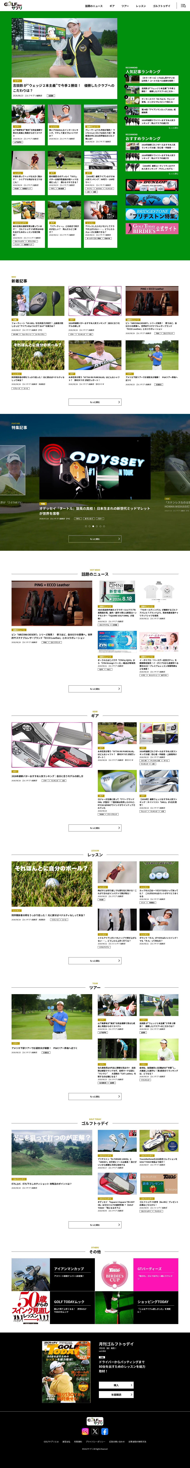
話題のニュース (94, 6)
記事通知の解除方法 (137, 1441)
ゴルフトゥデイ (161, 6)
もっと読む (173, 127)
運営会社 (66, 1441)
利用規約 (78, 1441)
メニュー (183, 5)
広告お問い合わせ (117, 1441)
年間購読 (116, 1394)
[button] (86, 526)
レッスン (141, 6)
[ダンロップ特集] (152, 185)
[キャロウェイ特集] (152, 200)
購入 (116, 1385)
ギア (112, 6)
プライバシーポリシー (95, 1441)
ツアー (125, 6)
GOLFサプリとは (51, 1441)
